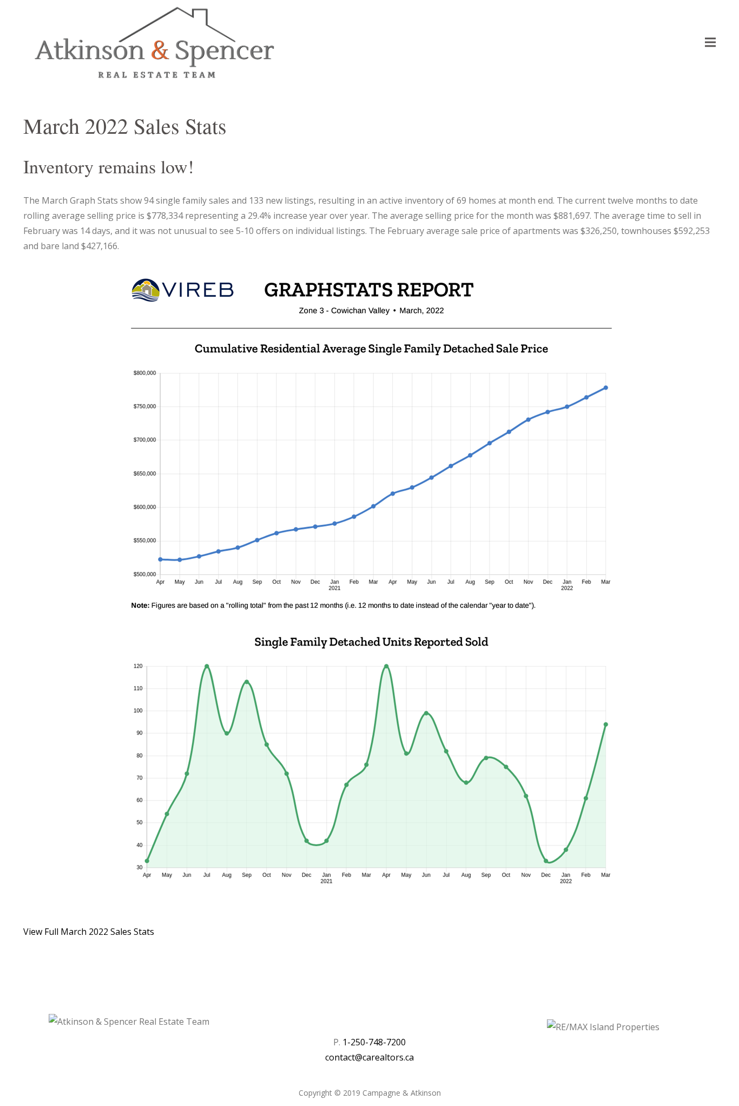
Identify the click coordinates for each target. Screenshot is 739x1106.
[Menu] (710, 42)
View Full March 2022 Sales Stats (88, 932)
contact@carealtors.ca (369, 1057)
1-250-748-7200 (374, 1042)
